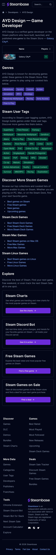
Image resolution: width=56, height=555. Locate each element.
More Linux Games (17, 265)
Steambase (33, 506)
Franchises (8, 491)
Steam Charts (10, 445)
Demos (6, 435)
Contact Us (45, 549)
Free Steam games (16, 204)
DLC (5, 429)
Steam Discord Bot (13, 510)
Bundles (7, 440)
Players (44, 49)
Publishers (8, 486)
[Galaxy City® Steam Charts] (9, 56)
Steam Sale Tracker (39, 464)
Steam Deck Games (39, 451)
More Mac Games (16, 247)
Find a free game (26, 371)
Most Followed (36, 435)
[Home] (3, 12)
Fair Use (26, 549)
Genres (6, 464)
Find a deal (26, 399)
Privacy (9, 549)
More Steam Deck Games (20, 229)
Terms (18, 549)
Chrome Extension (12, 505)
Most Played (35, 429)
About (35, 549)
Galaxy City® (24, 56)
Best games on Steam (18, 201)
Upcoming (34, 445)
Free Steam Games (39, 478)
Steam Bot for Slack (13, 516)
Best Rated (34, 424)
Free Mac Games (15, 244)
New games (13, 208)
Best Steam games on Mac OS (22, 241)
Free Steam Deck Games (19, 226)
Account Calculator (13, 527)
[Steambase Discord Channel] (29, 528)
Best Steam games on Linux (21, 259)
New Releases (36, 440)
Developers (13, 12)
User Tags (8, 475)
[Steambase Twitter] (38, 528)
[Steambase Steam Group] (34, 528)
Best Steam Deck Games (20, 222)
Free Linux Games (16, 262)
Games (6, 424)
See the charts (26, 310)
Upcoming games (16, 211)
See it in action (26, 342)
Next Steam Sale (11, 521)
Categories (9, 470)
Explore (7, 532)
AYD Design (27, 12)
